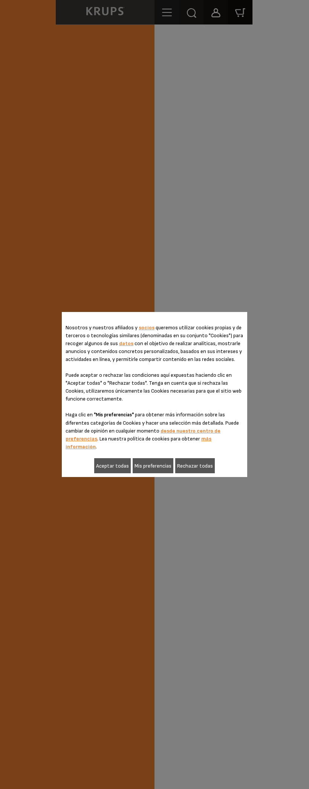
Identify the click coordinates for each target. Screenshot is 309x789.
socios (146, 327)
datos (126, 343)
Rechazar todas (195, 466)
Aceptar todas (112, 466)
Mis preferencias (153, 466)
